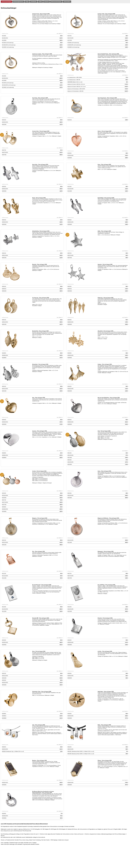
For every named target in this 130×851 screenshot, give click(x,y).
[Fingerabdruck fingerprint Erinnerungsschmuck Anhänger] (11, 602)
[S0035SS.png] (76, 215)
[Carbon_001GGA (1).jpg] (11, 777)
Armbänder (33, 1)
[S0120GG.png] (76, 115)
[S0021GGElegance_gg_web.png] (11, 535)
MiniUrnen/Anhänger (56, 1)
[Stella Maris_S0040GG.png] (76, 708)
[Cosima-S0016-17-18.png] (11, 488)
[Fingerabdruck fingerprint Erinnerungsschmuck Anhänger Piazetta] (76, 635)
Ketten (40, 1)
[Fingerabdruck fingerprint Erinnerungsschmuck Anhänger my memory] (11, 808)
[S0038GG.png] (11, 708)
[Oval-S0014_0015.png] (76, 448)
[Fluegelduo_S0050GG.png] (76, 314)
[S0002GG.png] (11, 215)
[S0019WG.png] (76, 488)
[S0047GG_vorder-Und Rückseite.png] (9, 145)
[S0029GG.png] (11, 635)
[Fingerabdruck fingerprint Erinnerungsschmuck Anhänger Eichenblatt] (11, 381)
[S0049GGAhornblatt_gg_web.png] (76, 348)
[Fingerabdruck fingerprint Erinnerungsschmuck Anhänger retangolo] (76, 568)
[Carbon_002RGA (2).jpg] (76, 777)
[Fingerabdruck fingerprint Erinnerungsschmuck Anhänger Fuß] (76, 668)
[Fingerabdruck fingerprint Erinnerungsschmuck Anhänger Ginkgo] (76, 381)
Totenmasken (67, 1)
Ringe (27, 1)
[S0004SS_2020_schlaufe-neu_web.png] (76, 414)
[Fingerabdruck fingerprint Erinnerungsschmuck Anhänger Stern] (76, 248)
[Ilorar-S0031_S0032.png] (11, 668)
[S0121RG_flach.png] (11, 568)
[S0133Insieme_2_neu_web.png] (11, 71)
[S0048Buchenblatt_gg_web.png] (11, 348)
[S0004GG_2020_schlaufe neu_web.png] (11, 414)
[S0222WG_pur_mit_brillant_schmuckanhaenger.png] (76, 602)
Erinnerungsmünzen (18, 1)
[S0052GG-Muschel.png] (11, 281)
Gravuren (46, 1)
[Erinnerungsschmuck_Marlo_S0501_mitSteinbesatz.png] (76, 742)
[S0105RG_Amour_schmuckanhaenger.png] (76, 148)
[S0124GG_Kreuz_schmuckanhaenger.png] (76, 181)
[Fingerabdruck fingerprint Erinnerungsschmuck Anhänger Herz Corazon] (11, 448)
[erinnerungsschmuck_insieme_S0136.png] (11, 31)
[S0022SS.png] (11, 115)
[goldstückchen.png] (76, 71)
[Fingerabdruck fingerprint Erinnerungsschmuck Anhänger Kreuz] (11, 181)
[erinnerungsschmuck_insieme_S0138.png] (76, 31)
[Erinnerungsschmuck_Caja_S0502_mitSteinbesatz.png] (11, 742)
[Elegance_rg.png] (76, 535)
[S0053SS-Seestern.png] (76, 281)
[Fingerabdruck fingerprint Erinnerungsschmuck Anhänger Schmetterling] (11, 248)
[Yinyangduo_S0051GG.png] (11, 314)
